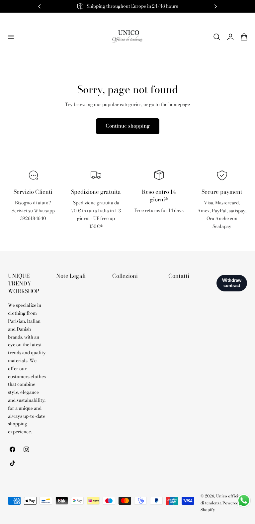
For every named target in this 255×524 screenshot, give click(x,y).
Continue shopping (128, 126)
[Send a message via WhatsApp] (244, 500)
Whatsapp (44, 210)
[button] (11, 37)
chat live (33, 233)
